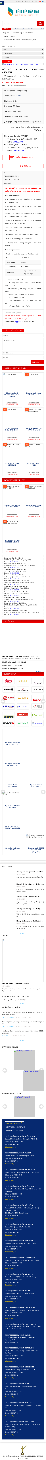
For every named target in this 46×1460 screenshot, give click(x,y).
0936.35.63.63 (18, 151)
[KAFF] (22, 706)
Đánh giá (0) (8, 183)
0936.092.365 (14, 567)
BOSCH (20, 1459)
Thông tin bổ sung (11, 176)
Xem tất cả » (40, 671)
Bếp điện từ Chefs (9, 36)
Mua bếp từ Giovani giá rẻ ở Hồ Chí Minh (14, 662)
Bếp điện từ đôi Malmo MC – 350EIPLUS (12, 506)
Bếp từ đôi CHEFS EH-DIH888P (12, 807)
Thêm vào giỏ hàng (24, 157)
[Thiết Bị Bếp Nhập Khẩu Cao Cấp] (23, 12)
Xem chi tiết (12, 734)
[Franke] (22, 715)
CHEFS (19, 96)
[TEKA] (8, 681)
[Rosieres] (8, 689)
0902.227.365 (18, 142)
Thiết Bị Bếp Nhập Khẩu (28, 1456)
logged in (18, 322)
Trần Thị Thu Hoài (8, 1017)
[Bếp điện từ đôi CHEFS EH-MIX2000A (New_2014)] (23, 64)
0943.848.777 (14, 579)
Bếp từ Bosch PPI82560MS (12, 785)
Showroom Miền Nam (14, 1131)
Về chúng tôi (19, 1)
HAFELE (40, 1456)
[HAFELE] (37, 706)
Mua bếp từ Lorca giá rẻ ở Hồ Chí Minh (15, 656)
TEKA (26, 1459)
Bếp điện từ (28, 33)
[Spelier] (22, 681)
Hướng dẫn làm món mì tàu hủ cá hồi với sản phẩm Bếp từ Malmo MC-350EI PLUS (30, 921)
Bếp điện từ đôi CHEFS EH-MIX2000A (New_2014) (36, 850)
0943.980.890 (14, 573)
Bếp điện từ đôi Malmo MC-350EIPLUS (34, 394)
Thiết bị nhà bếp (17, 33)
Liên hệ (27, 1)
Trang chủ (5, 33)
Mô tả (6, 172)
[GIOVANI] (8, 715)
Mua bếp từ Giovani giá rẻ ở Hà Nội (12, 668)
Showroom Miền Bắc (14, 1123)
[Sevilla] (37, 681)
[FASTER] (37, 715)
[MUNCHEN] (37, 689)
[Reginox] (22, 689)
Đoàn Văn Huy (7, 1036)
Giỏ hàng (34, 1)
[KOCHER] (8, 706)
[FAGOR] (8, 723)
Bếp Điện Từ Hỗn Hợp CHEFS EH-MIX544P (12, 541)
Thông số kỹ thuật (11, 179)
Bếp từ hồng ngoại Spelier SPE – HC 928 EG (12, 430)
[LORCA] (37, 698)
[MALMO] (8, 698)
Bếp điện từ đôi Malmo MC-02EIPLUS (34, 506)
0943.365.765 (14, 562)
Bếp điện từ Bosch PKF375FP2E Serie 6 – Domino (12, 394)
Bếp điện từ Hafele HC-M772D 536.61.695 (34, 429)
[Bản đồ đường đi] (10, 1147)
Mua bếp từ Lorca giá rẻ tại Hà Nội (17, 29)
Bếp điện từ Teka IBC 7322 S (34, 464)
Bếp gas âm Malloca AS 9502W (12, 849)
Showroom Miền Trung (15, 1127)
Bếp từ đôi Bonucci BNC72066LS (36, 785)
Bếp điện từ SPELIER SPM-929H (12, 464)
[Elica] (37, 723)
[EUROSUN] (22, 723)
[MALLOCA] (22, 698)
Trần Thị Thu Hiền (8, 1026)
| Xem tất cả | (23, 933)
